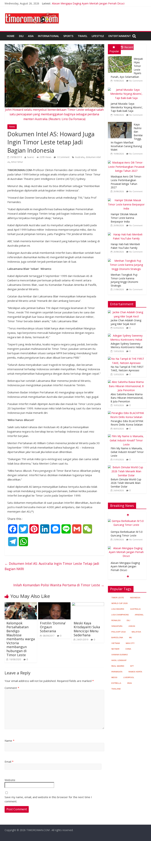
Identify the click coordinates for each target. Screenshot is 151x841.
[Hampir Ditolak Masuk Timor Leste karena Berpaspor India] (127, 198)
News (12, 126)
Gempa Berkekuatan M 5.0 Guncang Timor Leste (127, 533)
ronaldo (116, 620)
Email (9, 761)
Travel (82, 36)
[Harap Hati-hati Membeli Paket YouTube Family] (127, 232)
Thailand (116, 689)
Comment (12, 688)
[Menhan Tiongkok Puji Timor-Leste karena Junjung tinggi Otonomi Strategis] (127, 259)
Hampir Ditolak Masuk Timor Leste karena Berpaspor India (124, 217)
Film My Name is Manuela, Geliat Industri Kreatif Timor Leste (127, 452)
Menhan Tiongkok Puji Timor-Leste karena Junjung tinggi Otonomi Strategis (124, 280)
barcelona (117, 637)
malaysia (136, 632)
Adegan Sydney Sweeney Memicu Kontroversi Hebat (127, 345)
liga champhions (120, 615)
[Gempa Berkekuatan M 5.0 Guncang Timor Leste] (126, 521)
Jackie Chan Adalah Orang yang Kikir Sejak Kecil (126, 322)
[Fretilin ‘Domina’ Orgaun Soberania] (54, 604)
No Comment (136, 80)
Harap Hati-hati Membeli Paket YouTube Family (125, 246)
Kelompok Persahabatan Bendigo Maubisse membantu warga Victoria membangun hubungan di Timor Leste (20, 639)
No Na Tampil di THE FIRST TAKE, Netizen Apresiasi (127, 368)
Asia (31, 36)
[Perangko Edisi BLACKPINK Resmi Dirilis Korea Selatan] (126, 413)
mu (130, 637)
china (128, 649)
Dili (21, 36)
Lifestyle (98, 36)
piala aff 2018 (118, 632)
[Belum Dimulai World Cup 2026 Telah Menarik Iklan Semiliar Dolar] (126, 467)
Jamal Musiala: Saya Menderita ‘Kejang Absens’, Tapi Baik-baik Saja (127, 107)
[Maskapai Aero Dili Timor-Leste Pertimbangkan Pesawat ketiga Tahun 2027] (127, 160)
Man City (130, 643)
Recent (128, 47)
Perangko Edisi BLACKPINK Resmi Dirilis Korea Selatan (127, 422)
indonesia (135, 598)
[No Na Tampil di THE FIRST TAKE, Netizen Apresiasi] (126, 358)
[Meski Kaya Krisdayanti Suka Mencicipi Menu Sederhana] (88, 604)
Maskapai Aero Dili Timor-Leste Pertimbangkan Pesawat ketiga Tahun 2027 (126, 182)
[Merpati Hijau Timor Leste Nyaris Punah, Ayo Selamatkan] (121, 56)
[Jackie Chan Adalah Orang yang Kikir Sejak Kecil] (126, 312)
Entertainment (119, 36)
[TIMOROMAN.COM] (32, 12)
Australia (79, 157)
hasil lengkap (119, 660)
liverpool (128, 677)
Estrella (116, 683)
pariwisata (116, 672)
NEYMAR (115, 649)
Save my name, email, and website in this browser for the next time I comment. (48, 799)
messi (114, 677)
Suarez (30, 157)
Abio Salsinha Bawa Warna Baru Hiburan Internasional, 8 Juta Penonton (127, 397)
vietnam (115, 643)
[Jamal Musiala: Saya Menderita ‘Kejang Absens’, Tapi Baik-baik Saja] (127, 88)
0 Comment (63, 157)
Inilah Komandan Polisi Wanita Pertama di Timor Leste (58, 585)
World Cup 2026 (119, 603)
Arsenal (139, 615)
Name (9, 740)
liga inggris (117, 609)
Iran (129, 683)
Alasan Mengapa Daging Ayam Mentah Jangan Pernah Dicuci (88, 3)
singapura (116, 626)
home (11, 36)
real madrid (117, 666)
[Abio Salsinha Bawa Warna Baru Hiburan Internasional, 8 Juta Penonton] (126, 382)
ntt (132, 666)
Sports (68, 36)
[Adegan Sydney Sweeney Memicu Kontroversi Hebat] (126, 335)
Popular (114, 51)
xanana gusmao (119, 655)
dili (128, 620)
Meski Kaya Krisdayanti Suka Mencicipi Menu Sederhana (87, 629)
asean (132, 626)
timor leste (117, 598)
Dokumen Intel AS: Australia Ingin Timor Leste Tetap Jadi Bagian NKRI (52, 566)
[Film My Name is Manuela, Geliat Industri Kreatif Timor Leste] (126, 436)
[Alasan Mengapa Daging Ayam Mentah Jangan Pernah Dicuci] (126, 548)
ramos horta (135, 672)
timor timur (17, 161)
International (48, 36)
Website (10, 780)
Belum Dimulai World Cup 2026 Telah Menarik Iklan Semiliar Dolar (126, 483)
